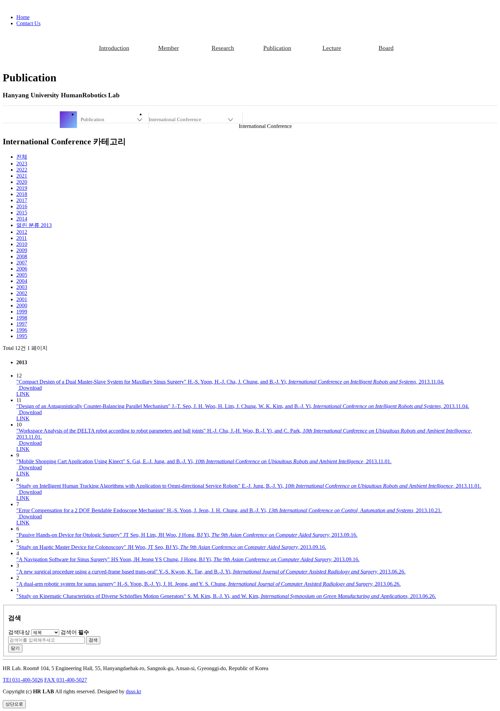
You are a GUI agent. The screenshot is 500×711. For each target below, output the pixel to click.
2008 (21, 256)
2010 (21, 244)
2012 (21, 232)
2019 (21, 188)
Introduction (114, 48)
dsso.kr (133, 691)
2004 (21, 281)
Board (386, 48)
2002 (21, 293)
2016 (21, 206)
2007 (21, 262)
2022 (21, 170)
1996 (21, 330)
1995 (21, 336)
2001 (21, 299)
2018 (21, 194)
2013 (34, 225)
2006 (21, 269)
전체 (21, 157)
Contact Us (28, 23)
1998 (21, 318)
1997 (21, 324)
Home (23, 17)
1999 (21, 311)
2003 (21, 287)
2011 (21, 238)
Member (168, 48)
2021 (21, 176)
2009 (21, 250)
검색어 (75, 632)
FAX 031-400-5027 (65, 680)
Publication (277, 48)
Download (30, 388)
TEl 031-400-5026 (23, 680)
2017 (21, 200)
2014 (21, 219)
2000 (21, 305)
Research (223, 48)
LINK (23, 394)
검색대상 (19, 632)
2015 (21, 212)
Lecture (331, 48)
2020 (21, 182)
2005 (21, 275)
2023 (21, 163)
